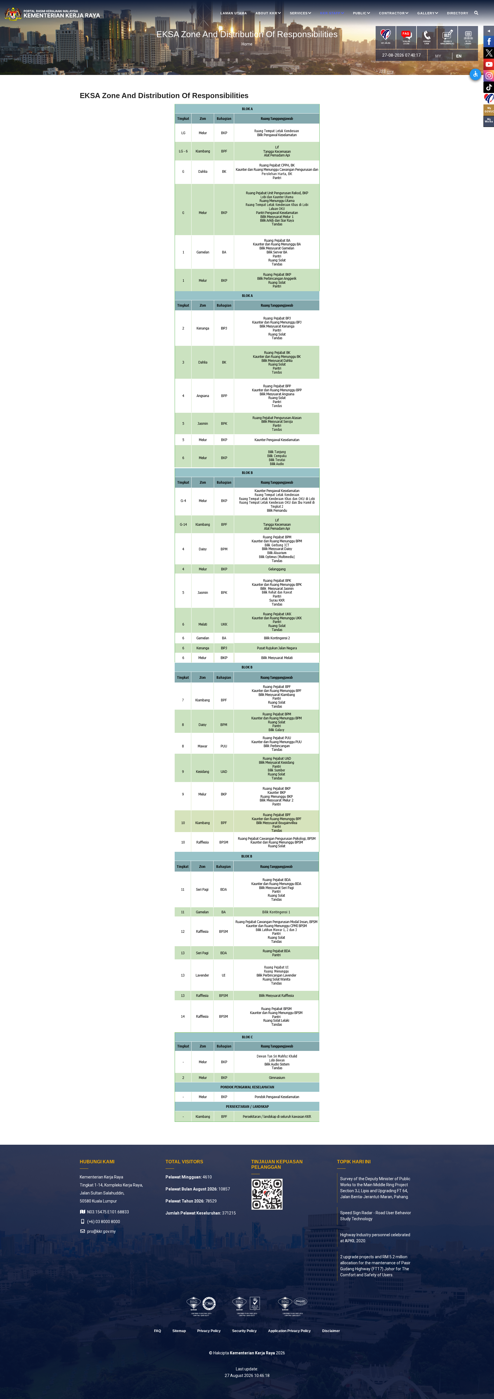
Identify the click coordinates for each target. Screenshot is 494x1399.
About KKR (266, 13)
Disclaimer (331, 1331)
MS (440, 56)
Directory (457, 13)
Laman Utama (233, 13)
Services (299, 13)
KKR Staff (330, 13)
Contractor (392, 13)
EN (461, 56)
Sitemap (179, 1331)
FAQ (157, 1331)
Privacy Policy (209, 1331)
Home (247, 44)
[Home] (38, 14)
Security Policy (244, 1331)
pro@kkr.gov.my (101, 1231)
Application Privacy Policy (289, 1331)
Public (359, 13)
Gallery (426, 13)
